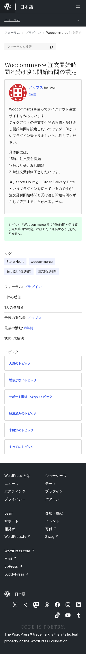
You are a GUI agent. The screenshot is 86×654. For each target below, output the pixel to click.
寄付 (51, 529)
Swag (52, 536)
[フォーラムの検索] (51, 46)
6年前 (32, 94)
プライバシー (15, 499)
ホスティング (15, 491)
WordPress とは (17, 475)
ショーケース (55, 475)
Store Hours (15, 261)
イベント (52, 521)
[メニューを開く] (79, 6)
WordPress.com (19, 551)
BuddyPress (16, 574)
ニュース (11, 483)
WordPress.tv (17, 536)
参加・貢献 (54, 513)
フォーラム (12, 20)
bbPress (13, 566)
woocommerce (42, 261)
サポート (11, 521)
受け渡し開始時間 (19, 271)
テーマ (50, 483)
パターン (52, 499)
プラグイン (33, 32)
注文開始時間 (47, 271)
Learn (8, 513)
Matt (10, 558)
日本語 (20, 594)
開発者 (9, 529)
